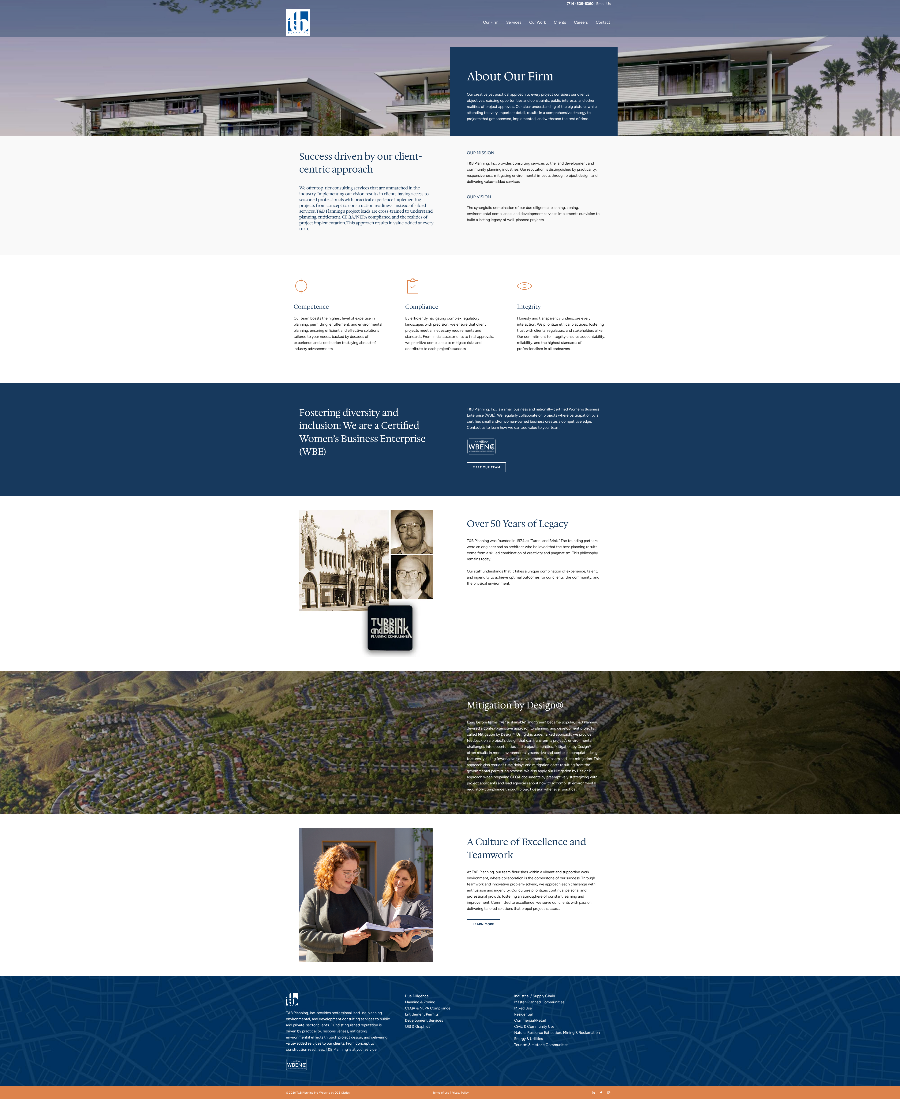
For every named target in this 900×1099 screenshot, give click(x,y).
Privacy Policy (460, 1092)
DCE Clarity (342, 1092)
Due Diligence (417, 996)
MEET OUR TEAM (486, 467)
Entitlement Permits (422, 1014)
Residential (523, 1014)
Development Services (424, 1020)
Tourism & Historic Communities (541, 1045)
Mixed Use (523, 1008)
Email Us (603, 3)
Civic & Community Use (534, 1026)
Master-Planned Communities (539, 1002)
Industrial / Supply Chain (534, 996)
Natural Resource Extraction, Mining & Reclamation (557, 1032)
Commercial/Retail (530, 1020)
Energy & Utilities (528, 1038)
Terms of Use (441, 1092)
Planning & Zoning (420, 1002)
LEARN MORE (483, 924)
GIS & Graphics (417, 1026)
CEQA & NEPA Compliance (427, 1008)
